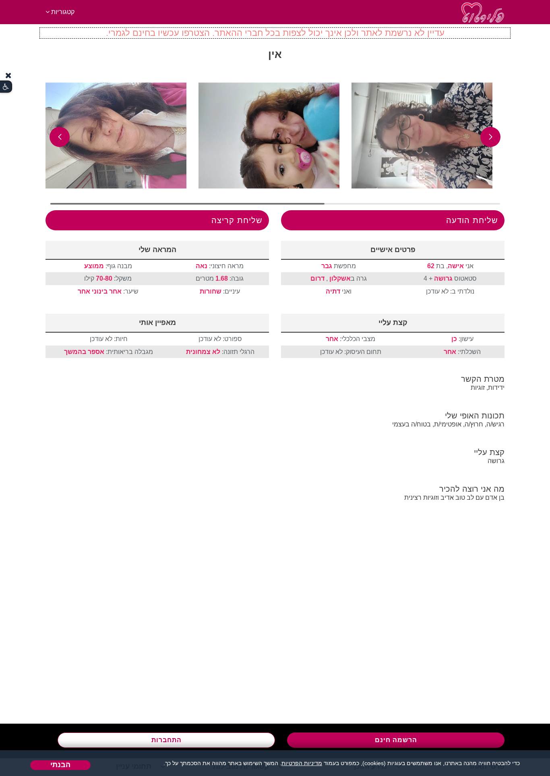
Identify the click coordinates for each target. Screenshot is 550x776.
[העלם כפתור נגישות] (8, 75)
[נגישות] (6, 87)
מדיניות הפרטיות (301, 763)
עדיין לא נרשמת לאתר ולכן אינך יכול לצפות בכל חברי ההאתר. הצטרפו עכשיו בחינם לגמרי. (275, 33)
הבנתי (60, 765)
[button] (490, 137)
